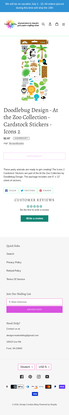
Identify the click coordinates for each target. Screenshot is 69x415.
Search (10, 253)
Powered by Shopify (48, 404)
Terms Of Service (15, 279)
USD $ (43, 367)
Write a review (34, 218)
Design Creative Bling (29, 404)
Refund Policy (13, 270)
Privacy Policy (14, 262)
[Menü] (63, 24)
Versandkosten (16, 143)
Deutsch (25, 367)
